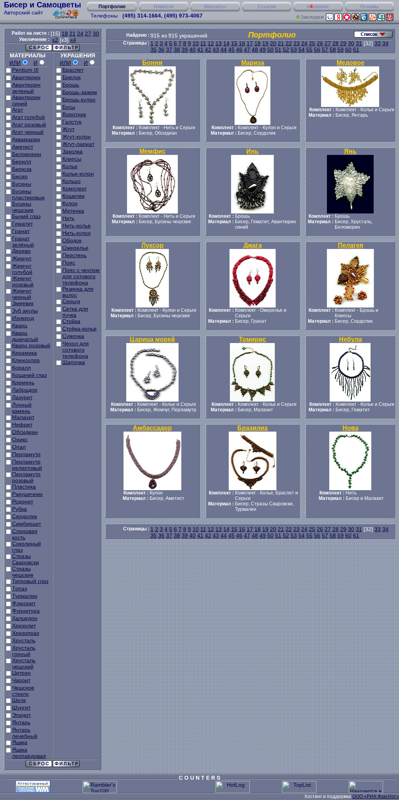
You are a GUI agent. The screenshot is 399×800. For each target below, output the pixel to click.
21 (72, 33)
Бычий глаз (26, 216)
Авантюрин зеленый (26, 88)
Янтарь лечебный (24, 733)
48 (255, 49)
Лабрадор (24, 390)
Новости (163, 6)
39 (185, 49)
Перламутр (26, 454)
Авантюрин (26, 77)
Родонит (22, 501)
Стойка (71, 321)
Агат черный (28, 132)
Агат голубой (28, 117)
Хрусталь (23, 640)
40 (192, 49)
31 (359, 43)
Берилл (21, 161)
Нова (350, 428)
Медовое (350, 62)
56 (317, 49)
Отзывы (369, 6)
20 (273, 43)
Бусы (68, 107)
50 (270, 49)
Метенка (73, 211)
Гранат (21, 231)
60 (348, 49)
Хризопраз (25, 633)
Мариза (252, 62)
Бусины (21, 184)
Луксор (152, 245)
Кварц (19, 325)
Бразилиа (252, 428)
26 (320, 43)
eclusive (318, 6)
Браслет (72, 70)
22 (289, 43)
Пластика (24, 487)
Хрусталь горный (23, 651)
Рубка (19, 509)
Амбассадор (152, 428)
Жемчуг (22, 258)
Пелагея (350, 245)
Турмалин (24, 596)
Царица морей (152, 339)
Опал (19, 447)
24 (80, 33)
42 (208, 49)
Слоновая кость (24, 534)
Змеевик (23, 303)
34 (385, 43)
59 (340, 49)
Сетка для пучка (75, 312)
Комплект (74, 188)
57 (325, 49)
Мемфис (152, 151)
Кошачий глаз (29, 375)
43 (216, 49)
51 (278, 49)
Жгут (68, 129)
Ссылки (267, 6)
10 (195, 43)
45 (231, 49)
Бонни (152, 62)
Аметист (22, 147)
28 (335, 43)
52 (286, 49)
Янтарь (21, 722)
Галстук (71, 122)
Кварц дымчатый (25, 336)
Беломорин (26, 154)
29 (343, 43)
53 (294, 49)
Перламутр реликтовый (27, 465)
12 (211, 43)
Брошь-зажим (79, 92)
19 (265, 43)
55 (309, 49)
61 (356, 49)
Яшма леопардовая (29, 753)
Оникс (20, 439)
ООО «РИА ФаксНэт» (375, 796)
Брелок (71, 77)
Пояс (68, 263)
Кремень (23, 382)
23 (296, 43)
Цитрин (21, 673)
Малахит (23, 417)
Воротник (74, 114)
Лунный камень (22, 408)
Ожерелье (75, 248)
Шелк (19, 700)
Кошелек (73, 196)
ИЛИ (15, 63)
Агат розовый (29, 124)
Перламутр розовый (26, 477)
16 (242, 43)
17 (250, 43)
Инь (252, 151)
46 (239, 49)
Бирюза (22, 169)
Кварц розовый (31, 345)
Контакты (215, 6)
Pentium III (25, 70)
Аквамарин (26, 139)
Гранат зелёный (23, 241)
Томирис (252, 339)
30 (96, 33)
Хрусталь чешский (23, 663)
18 (65, 33)
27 (88, 33)
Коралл (21, 367)
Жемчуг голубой (22, 269)
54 (301, 49)
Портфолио (112, 6)
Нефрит (22, 424)
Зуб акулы (25, 311)
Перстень (74, 255)
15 (234, 43)
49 (263, 49)
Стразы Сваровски (25, 559)
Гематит (22, 223)
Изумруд (23, 318)
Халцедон (24, 618)
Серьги (71, 301)
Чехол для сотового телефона (75, 349)
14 (226, 43)
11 (203, 43)
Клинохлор (26, 360)
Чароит (21, 680)
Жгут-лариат (78, 144)
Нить (68, 218)
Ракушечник (27, 494)
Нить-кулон (76, 233)
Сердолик (24, 516)
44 (224, 49)
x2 (55, 40)
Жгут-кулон (76, 136)
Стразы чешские (23, 571)
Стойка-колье (79, 328)
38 (177, 49)
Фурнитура (26, 611)
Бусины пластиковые (28, 194)
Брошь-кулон (78, 99)
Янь (350, 151)
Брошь (70, 85)
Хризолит (24, 625)
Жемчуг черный (22, 294)
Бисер (20, 176)
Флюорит (23, 603)
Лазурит (22, 397)
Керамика (24, 353)
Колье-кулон (78, 174)
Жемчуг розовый (23, 281)
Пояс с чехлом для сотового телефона (81, 276)
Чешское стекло (23, 690)
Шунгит (21, 707)
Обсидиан (25, 432)
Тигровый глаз (30, 581)
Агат (17, 110)
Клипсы (71, 159)
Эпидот (21, 715)
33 (377, 43)
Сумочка (73, 336)
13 (218, 43)
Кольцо (71, 181)
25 (312, 43)
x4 (73, 40)
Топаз (19, 588)
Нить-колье (76, 225)
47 (247, 49)
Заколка (72, 151)
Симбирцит (26, 524)
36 (161, 49)
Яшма (19, 742)
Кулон (70, 203)
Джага (253, 245)
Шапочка (73, 362)
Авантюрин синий (26, 100)
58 (333, 49)
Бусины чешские (23, 207)
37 (169, 49)
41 (200, 49)
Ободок (71, 240)
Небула (350, 339)
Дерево (21, 251)
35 (153, 49)
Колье (70, 166)
